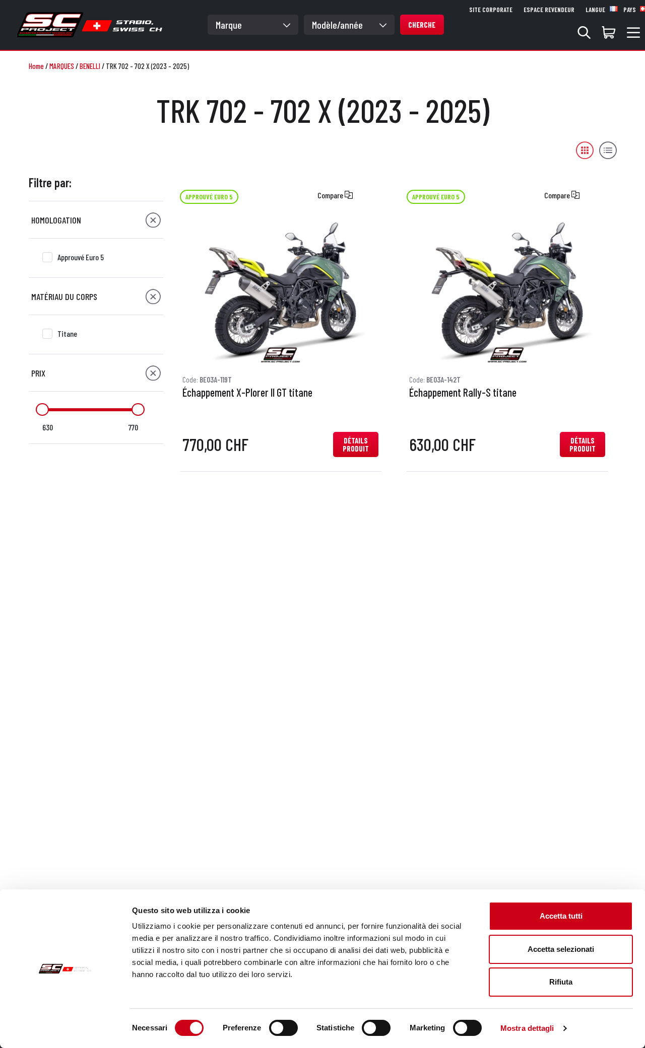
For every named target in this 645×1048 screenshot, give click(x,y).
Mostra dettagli (527, 1028)
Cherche (421, 24)
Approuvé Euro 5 (80, 257)
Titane (67, 333)
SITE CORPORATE (490, 10)
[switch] (283, 1028)
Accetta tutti (561, 916)
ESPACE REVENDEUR (549, 10)
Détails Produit (356, 444)
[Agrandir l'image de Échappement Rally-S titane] (507, 291)
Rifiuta (560, 982)
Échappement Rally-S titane (463, 393)
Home (36, 65)
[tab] (96, 220)
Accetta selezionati (561, 949)
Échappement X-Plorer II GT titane (247, 393)
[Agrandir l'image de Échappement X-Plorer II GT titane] (280, 291)
